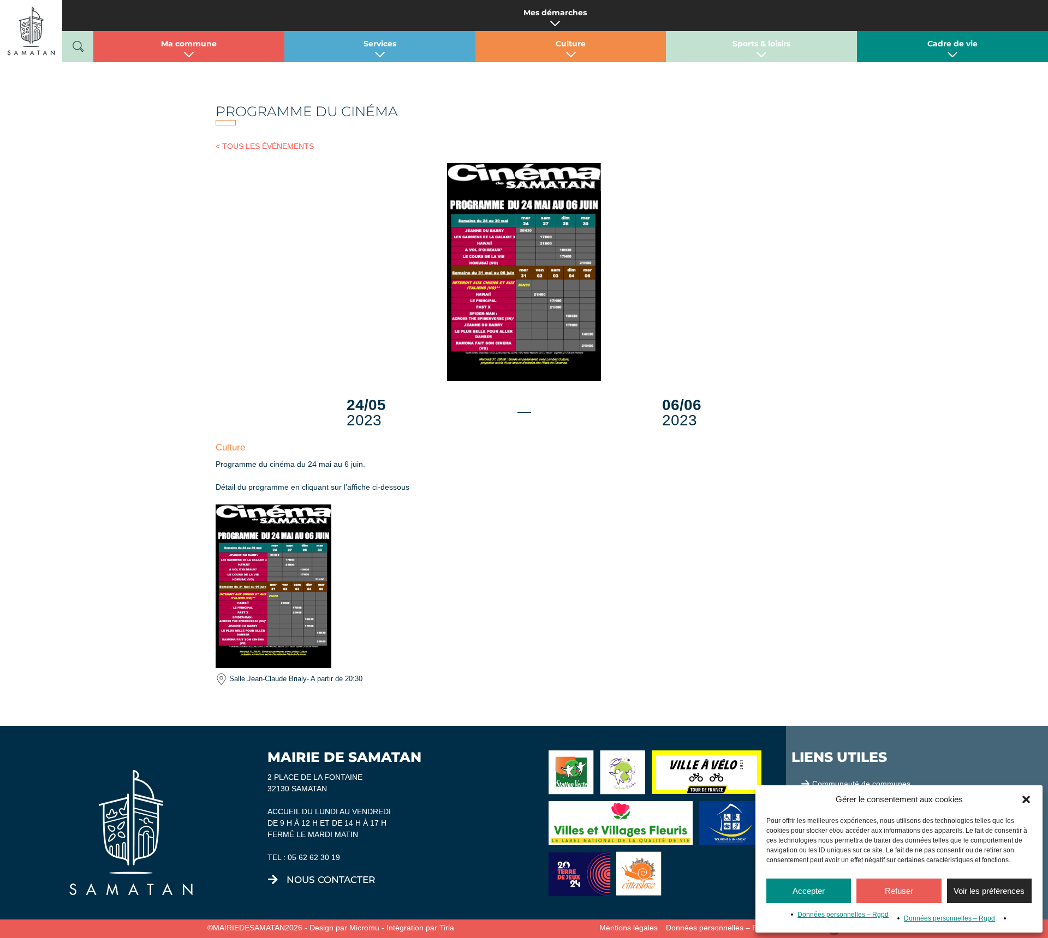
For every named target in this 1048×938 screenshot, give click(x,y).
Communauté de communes (861, 783)
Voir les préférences (989, 890)
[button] (1026, 799)
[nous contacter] (272, 879)
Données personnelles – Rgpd (843, 914)
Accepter (809, 890)
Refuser (899, 890)
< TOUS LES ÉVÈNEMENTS (265, 146)
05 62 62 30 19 (314, 857)
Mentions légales (628, 927)
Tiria (446, 927)
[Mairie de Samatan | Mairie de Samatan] (31, 30)
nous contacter (331, 879)
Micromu (364, 927)
